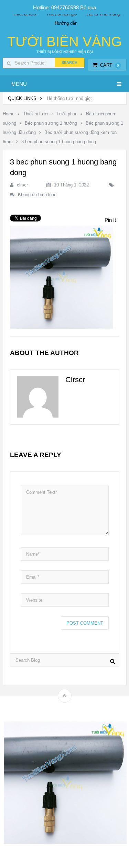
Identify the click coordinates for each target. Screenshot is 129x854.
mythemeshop (75, 707)
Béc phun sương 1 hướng (51, 123)
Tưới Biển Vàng (64, 41)
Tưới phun (66, 113)
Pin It (110, 220)
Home (8, 113)
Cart (109, 65)
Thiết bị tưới (35, 113)
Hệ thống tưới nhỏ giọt (69, 98)
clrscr (22, 184)
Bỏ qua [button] (88, 7)
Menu (19, 84)
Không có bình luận (37, 194)
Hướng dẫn (66, 23)
